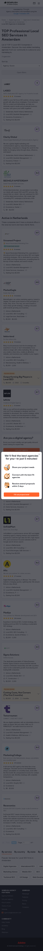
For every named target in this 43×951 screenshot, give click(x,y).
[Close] (39, 454)
